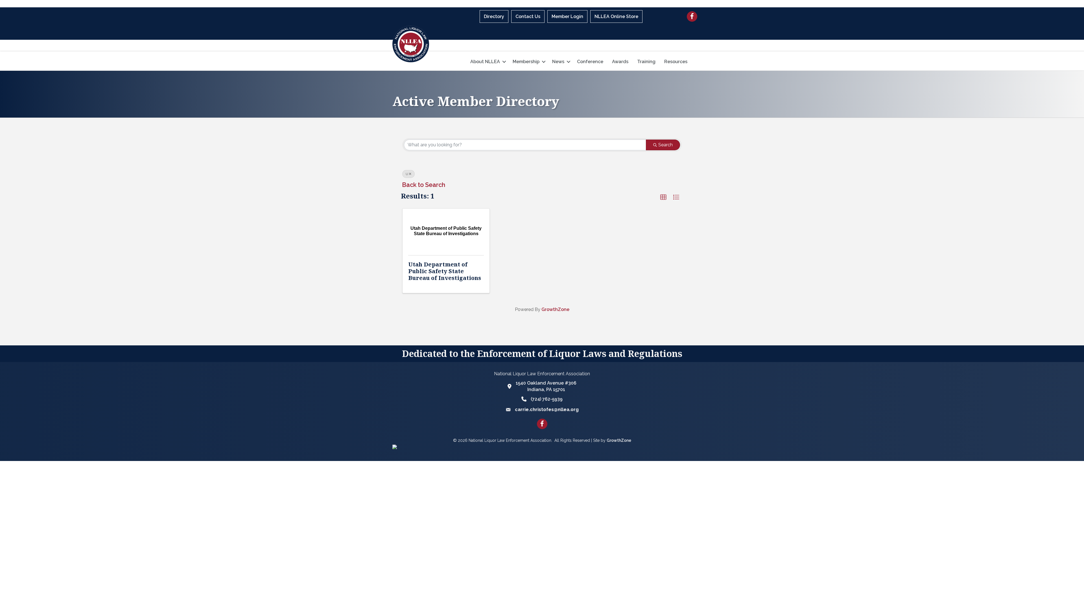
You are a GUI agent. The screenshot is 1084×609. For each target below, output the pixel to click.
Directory (494, 16)
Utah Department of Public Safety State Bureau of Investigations (444, 271)
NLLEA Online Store (616, 16)
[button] (663, 197)
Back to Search (423, 184)
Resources (675, 61)
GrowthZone (555, 309)
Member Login (567, 16)
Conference (590, 61)
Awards (620, 61)
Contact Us (527, 16)
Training (646, 61)
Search (665, 144)
